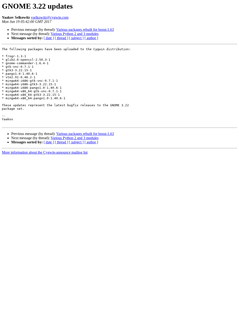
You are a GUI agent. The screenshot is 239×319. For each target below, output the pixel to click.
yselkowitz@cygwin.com (49, 17)
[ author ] (91, 38)
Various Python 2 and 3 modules (74, 34)
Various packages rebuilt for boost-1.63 (85, 30)
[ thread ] (61, 38)
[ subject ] (76, 38)
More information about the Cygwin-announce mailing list (45, 152)
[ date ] (49, 38)
